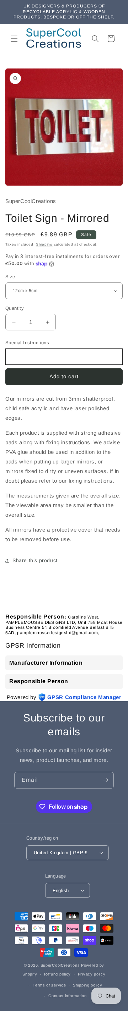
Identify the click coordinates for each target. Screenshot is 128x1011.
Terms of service (49, 985)
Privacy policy (92, 974)
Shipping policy (87, 985)
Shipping (44, 244)
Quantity (14, 308)
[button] (14, 38)
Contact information (67, 996)
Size (10, 276)
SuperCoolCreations (60, 965)
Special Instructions (27, 342)
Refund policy (57, 974)
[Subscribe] (105, 780)
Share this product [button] (35, 560)
